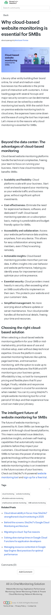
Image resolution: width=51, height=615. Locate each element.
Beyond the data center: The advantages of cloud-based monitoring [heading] (23, 146)
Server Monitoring (24, 592)
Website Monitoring (14, 589)
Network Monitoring (33, 594)
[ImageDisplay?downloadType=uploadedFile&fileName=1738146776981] (25, 59)
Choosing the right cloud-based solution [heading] (21, 330)
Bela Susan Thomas (21, 40)
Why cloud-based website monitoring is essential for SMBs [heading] (24, 28)
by (14, 40)
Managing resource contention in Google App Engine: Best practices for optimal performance (25, 551)
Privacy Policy (20, 606)
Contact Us (32, 606)
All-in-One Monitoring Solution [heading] (25, 583)
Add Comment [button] (25, 572)
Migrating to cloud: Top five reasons (22, 532)
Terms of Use (8, 606)
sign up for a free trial (35, 477)
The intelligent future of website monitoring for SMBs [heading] (24, 415)
